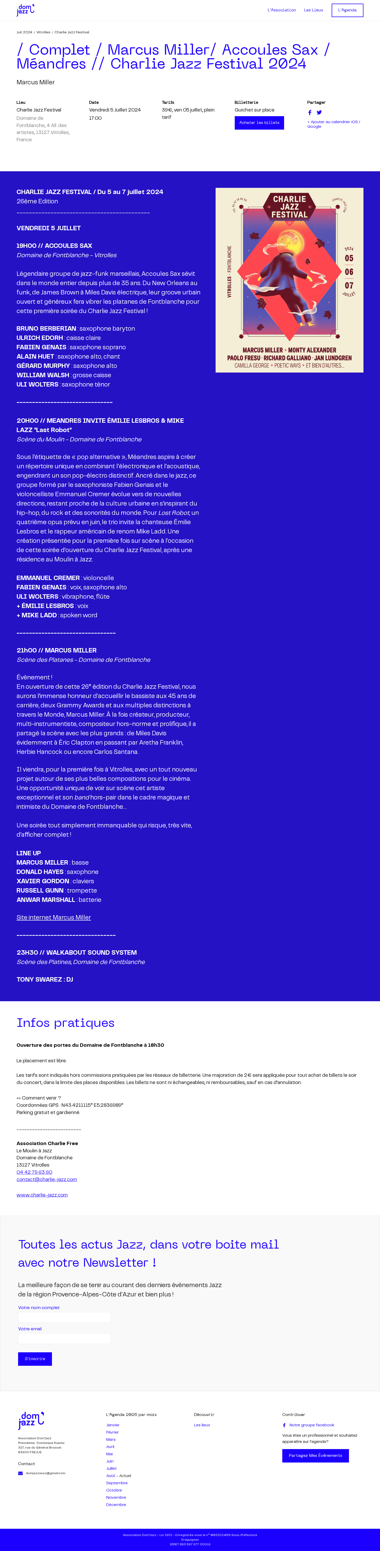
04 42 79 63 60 (34, 1172)
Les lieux (202, 1425)
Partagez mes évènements (315, 1456)
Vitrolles (43, 32)
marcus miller (36, 83)
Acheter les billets (259, 123)
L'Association (282, 10)
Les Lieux (313, 10)
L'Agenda (347, 10)
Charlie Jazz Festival (72, 32)
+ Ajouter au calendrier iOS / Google (333, 124)
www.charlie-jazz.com (42, 1195)
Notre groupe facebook (312, 1425)
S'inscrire (35, 1359)
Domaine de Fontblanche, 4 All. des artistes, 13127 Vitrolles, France (43, 129)
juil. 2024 (24, 32)
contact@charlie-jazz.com (47, 1179)
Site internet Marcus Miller (54, 918)
